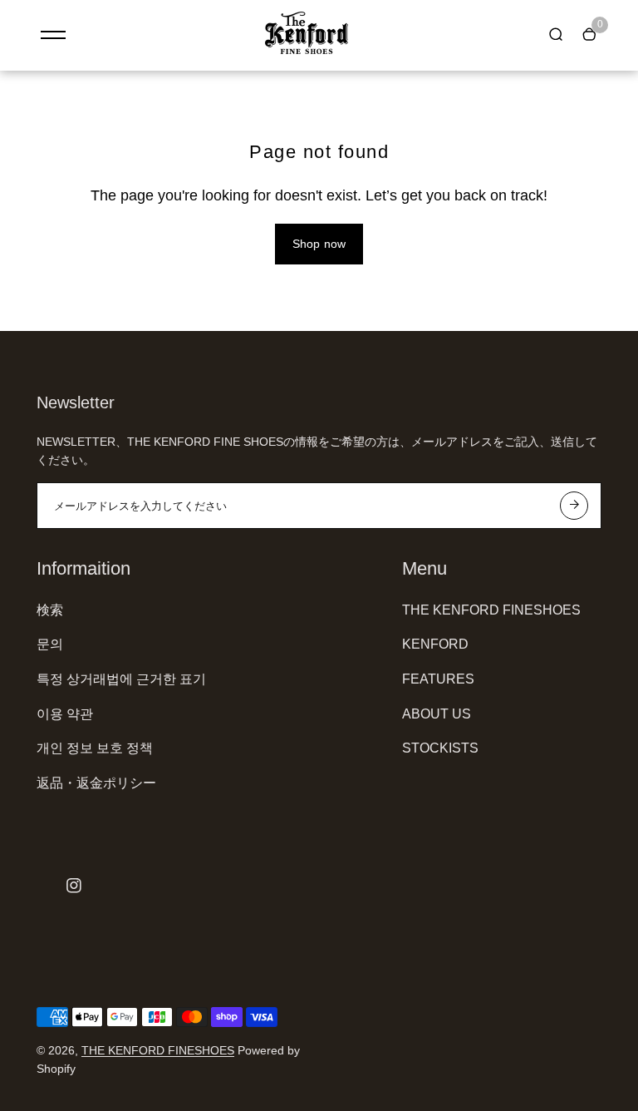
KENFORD (435, 644)
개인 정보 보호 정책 (95, 748)
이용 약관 (65, 714)
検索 (50, 610)
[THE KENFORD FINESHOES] (306, 50)
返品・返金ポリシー (96, 783)
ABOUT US (436, 714)
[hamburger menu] (53, 35)
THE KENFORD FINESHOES (491, 610)
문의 (50, 644)
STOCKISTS (440, 748)
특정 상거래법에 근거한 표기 (121, 679)
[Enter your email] (574, 505)
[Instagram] (74, 885)
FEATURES (438, 679)
